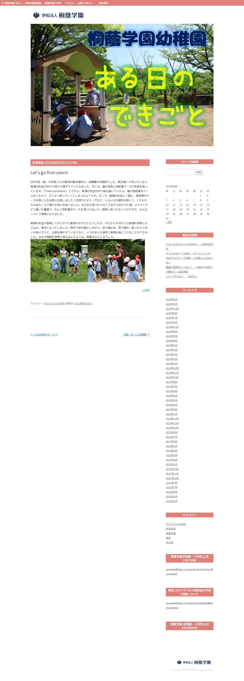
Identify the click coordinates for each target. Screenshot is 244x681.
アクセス (69, 3)
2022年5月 (171, 446)
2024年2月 (171, 359)
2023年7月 (171, 386)
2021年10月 (172, 478)
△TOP (146, 290)
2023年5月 (171, 395)
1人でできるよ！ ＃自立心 (181, 276)
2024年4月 (171, 350)
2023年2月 (171, 409)
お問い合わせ (84, 3)
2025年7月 (171, 317)
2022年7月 (171, 437)
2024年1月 (171, 363)
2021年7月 (171, 487)
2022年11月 (172, 423)
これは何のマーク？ (44, 334)
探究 (168, 538)
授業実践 (171, 533)
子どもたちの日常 (54, 303)
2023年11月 (172, 372)
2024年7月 (171, 336)
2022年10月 (172, 427)
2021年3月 (171, 501)
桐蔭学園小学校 (53, 3)
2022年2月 (171, 460)
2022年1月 (171, 464)
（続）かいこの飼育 (136, 334)
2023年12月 (172, 368)
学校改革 (171, 529)
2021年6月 (171, 492)
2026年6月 (171, 299)
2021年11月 (172, 473)
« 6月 (169, 222)
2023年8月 (171, 382)
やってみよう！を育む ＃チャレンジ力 (188, 253)
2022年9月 (171, 432)
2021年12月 (172, 469)
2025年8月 (171, 313)
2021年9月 (171, 482)
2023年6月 (171, 391)
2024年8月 (171, 331)
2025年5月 (171, 322)
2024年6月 (171, 340)
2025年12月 (172, 308)
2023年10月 (172, 377)
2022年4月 (171, 450)
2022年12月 (172, 418)
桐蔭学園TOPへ (13, 3)
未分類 (169, 542)
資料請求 (103, 3)
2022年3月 (171, 455)
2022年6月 (171, 441)
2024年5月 (171, 345)
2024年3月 (171, 354)
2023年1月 (171, 414)
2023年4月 (171, 400)
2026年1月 (171, 304)
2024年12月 (172, 327)
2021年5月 (171, 496)
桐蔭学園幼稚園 (33, 3)
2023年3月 (171, 405)
